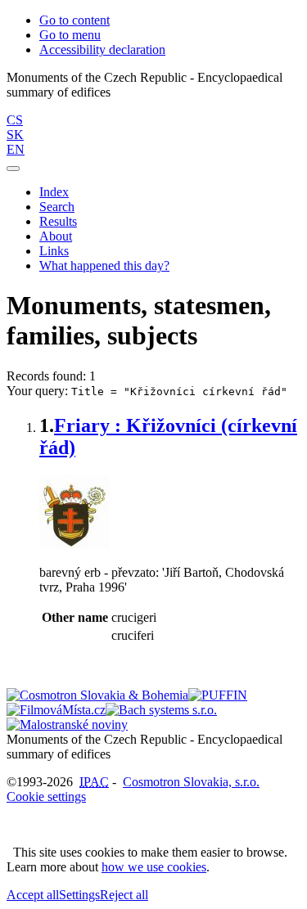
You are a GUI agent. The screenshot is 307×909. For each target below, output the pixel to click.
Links (54, 251)
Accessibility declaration (102, 49)
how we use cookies (154, 867)
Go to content (74, 20)
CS (15, 120)
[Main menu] (13, 168)
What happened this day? (104, 265)
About (55, 236)
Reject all (124, 895)
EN (16, 149)
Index (54, 192)
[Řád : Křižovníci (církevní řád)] (74, 544)
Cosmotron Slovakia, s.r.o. (191, 782)
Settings (79, 895)
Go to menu (70, 35)
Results (58, 221)
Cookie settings (46, 796)
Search (56, 207)
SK (15, 135)
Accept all (33, 895)
